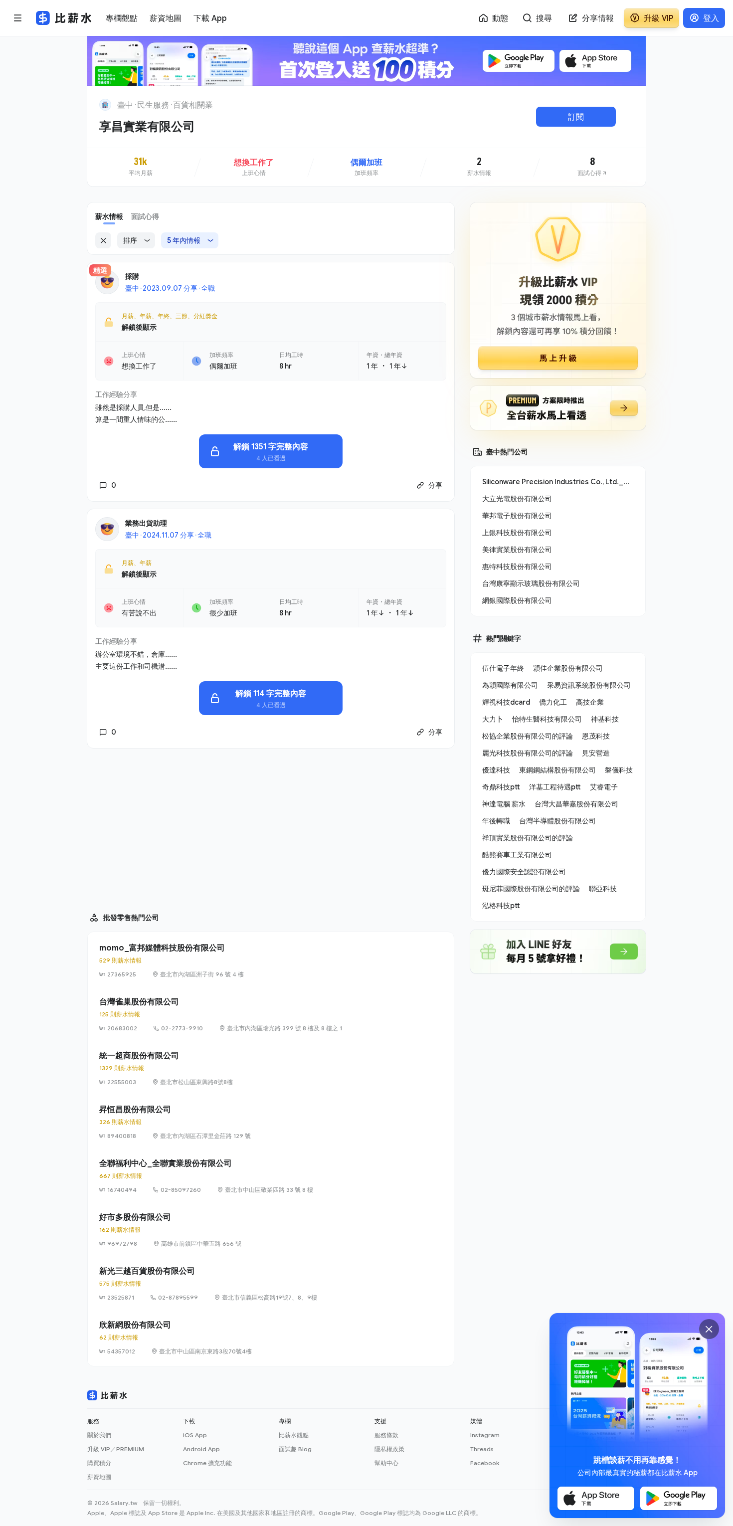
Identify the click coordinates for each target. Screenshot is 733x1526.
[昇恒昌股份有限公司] (270, 1122)
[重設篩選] (103, 240)
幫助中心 (386, 1463)
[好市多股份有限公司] (270, 1230)
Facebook (484, 1463)
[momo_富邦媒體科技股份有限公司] (270, 960)
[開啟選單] (18, 18)
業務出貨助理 (146, 523)
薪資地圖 (99, 1477)
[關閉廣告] (709, 1329)
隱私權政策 (389, 1449)
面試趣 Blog (295, 1449)
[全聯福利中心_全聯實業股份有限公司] (270, 1176)
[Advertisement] (270, 826)
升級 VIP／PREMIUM (115, 1449)
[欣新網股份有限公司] (270, 1337)
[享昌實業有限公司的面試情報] (592, 167)
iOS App (195, 1435)
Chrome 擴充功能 (207, 1463)
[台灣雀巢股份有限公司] (270, 1014)
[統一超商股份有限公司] (270, 1068)
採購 (132, 276)
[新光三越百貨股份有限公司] (270, 1284)
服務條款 (386, 1435)
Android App (201, 1449)
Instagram (485, 1435)
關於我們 (99, 1435)
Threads (482, 1449)
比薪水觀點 (294, 1435)
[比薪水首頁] (107, 1395)
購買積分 (99, 1463)
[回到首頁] (105, 105)
